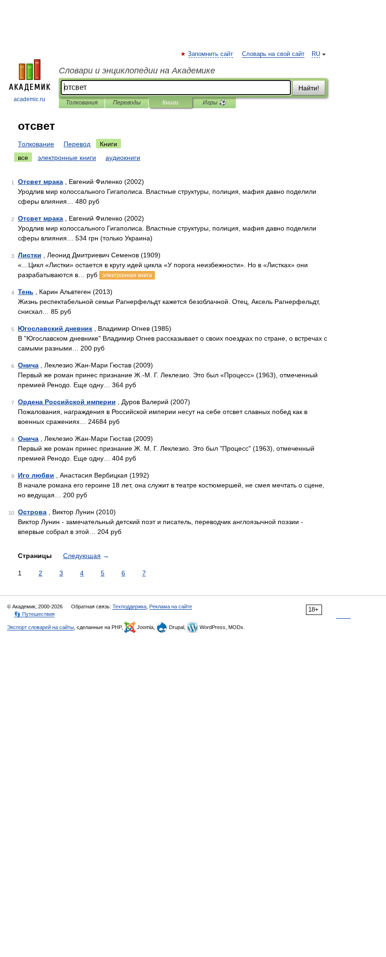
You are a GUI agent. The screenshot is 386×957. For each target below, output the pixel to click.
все (23, 157)
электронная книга (127, 275)
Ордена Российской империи (67, 402)
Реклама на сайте (170, 606)
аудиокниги (122, 157)
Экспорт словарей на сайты (40, 627)
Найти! (308, 88)
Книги (170, 102)
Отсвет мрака (40, 181)
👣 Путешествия (34, 614)
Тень (25, 291)
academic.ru (29, 99)
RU (316, 54)
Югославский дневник (55, 328)
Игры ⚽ (214, 102)
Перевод (77, 144)
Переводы (127, 102)
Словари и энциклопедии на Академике (137, 70)
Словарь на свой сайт (273, 54)
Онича (28, 365)
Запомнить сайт (211, 54)
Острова (32, 512)
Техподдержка (129, 606)
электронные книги (67, 157)
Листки (29, 255)
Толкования (81, 102)
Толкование (36, 144)
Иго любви (36, 475)
